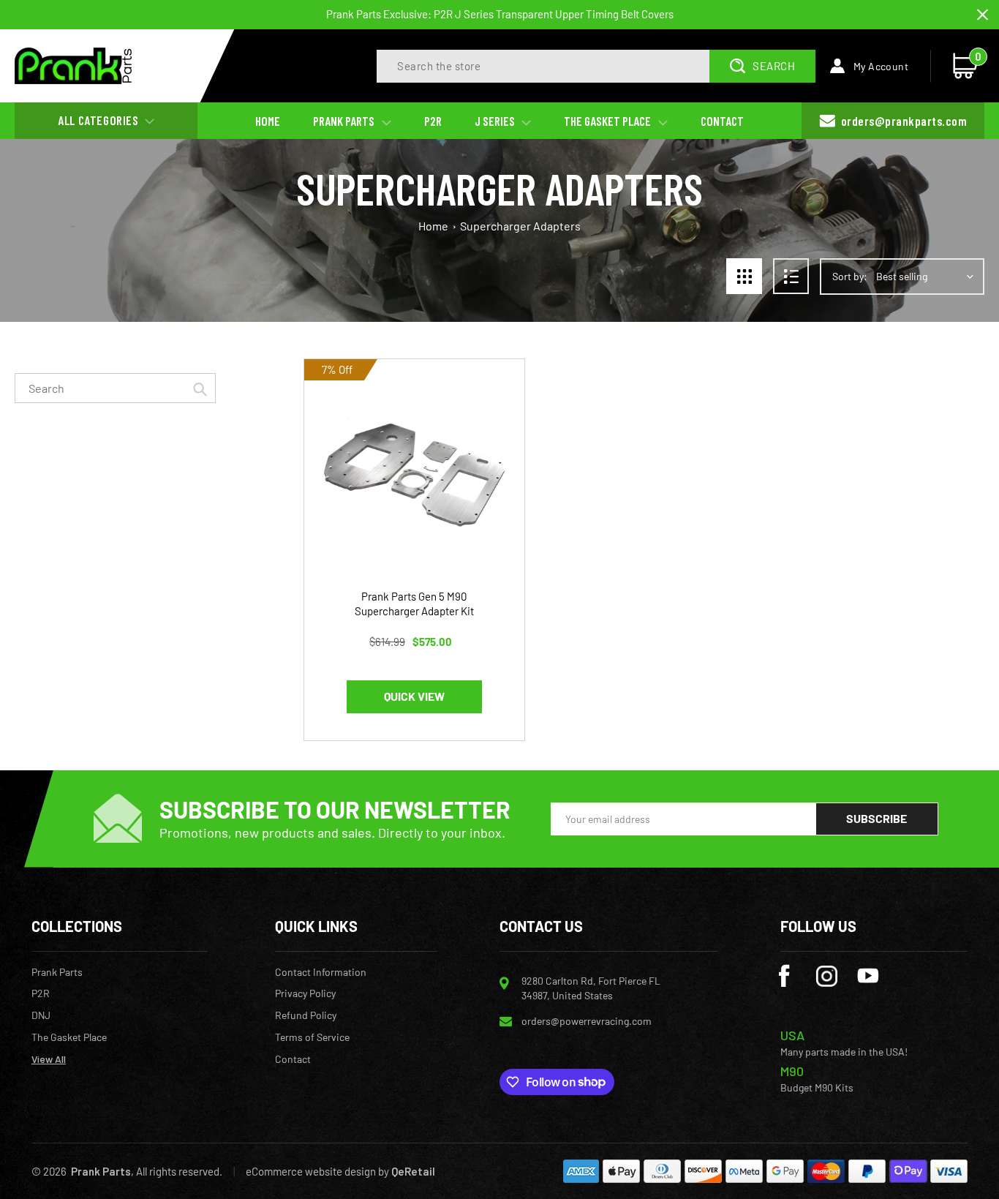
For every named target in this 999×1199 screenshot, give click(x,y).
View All (48, 1059)
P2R (40, 993)
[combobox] (115, 388)
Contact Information (320, 972)
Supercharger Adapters (520, 226)
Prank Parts (57, 972)
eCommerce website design (311, 1171)
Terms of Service (312, 1037)
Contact (293, 1059)
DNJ (40, 1015)
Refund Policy (305, 1015)
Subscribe (876, 818)
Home (433, 226)
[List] (791, 276)
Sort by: (849, 276)
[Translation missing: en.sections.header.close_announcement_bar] (982, 15)
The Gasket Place (69, 1037)
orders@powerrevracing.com (586, 1021)
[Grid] (744, 276)
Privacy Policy (305, 993)
